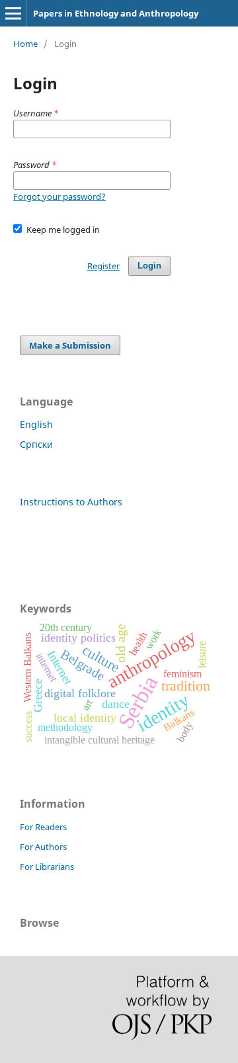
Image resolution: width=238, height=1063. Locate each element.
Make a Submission (70, 345)
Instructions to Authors (71, 501)
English (36, 424)
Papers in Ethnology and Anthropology (115, 13)
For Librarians (47, 866)
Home (25, 44)
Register (103, 266)
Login (149, 266)
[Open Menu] (13, 13)
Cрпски (36, 444)
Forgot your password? (59, 196)
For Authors (43, 847)
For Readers (43, 827)
